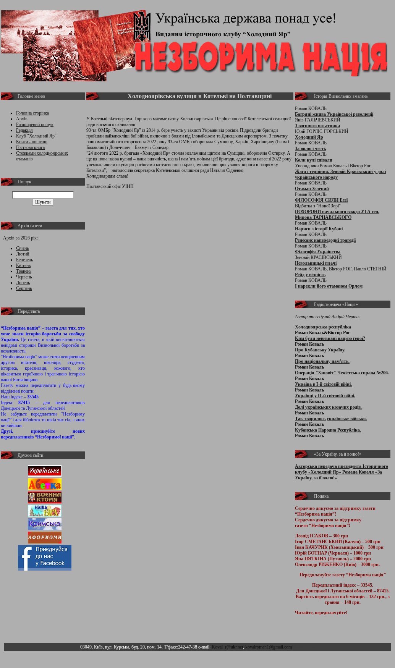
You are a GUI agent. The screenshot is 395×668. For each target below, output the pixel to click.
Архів (22, 118)
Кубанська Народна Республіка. (328, 430)
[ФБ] (44, 569)
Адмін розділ (306, 647)
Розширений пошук (34, 124)
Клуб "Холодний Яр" (36, 136)
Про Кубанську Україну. (320, 350)
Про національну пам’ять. (322, 361)
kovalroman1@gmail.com (268, 647)
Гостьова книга (30, 147)
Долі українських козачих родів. (328, 407)
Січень (22, 248)
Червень (24, 277)
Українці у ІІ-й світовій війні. (325, 395)
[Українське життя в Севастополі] (45, 475)
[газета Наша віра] (45, 515)
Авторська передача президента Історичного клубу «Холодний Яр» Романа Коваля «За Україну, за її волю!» (341, 472)
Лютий (22, 254)
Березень (24, 259)
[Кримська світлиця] (45, 528)
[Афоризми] (45, 542)
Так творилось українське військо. (331, 418)
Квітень (23, 265)
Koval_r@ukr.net (227, 647)
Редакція (24, 130)
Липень (23, 282)
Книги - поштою (31, 141)
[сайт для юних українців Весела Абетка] (45, 488)
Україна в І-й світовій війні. (323, 384)
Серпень (24, 288)
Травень (23, 271)
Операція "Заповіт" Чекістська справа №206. (342, 372)
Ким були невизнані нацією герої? (330, 338)
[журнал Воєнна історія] (45, 502)
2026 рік (29, 238)
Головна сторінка (32, 113)
